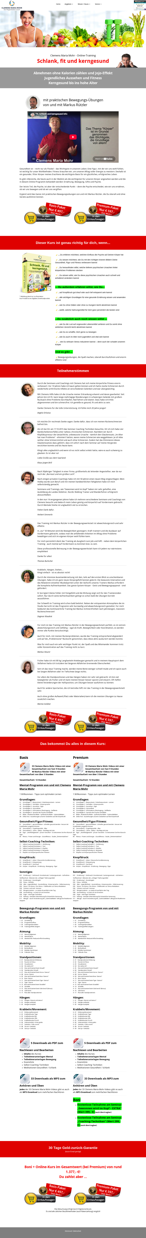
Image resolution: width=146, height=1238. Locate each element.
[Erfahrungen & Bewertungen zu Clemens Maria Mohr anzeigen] (140, 5)
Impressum (68, 1231)
